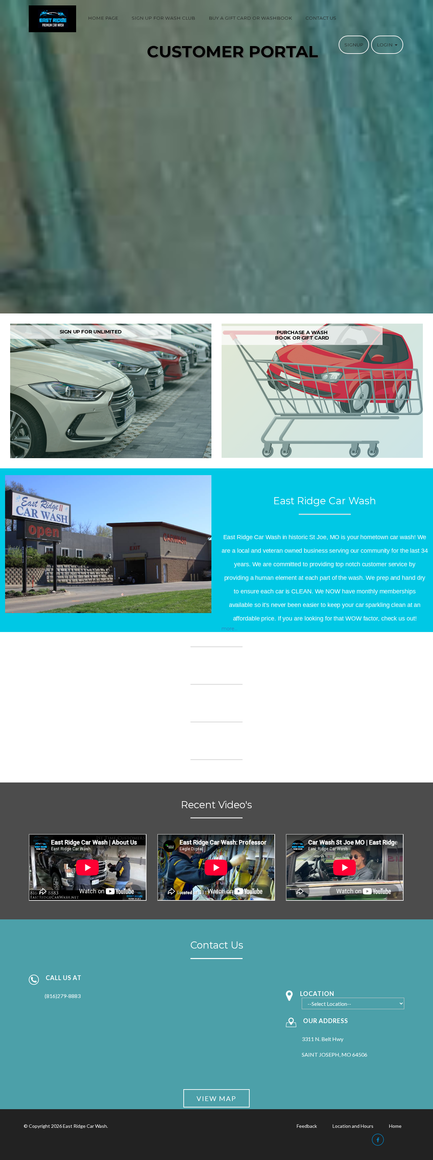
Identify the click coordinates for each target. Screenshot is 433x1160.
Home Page (103, 18)
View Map (216, 1098)
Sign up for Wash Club (163, 18)
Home (395, 1126)
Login (385, 44)
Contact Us (320, 18)
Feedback (307, 1126)
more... (229, 629)
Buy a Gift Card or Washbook (250, 18)
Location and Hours (353, 1126)
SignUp (353, 44)
